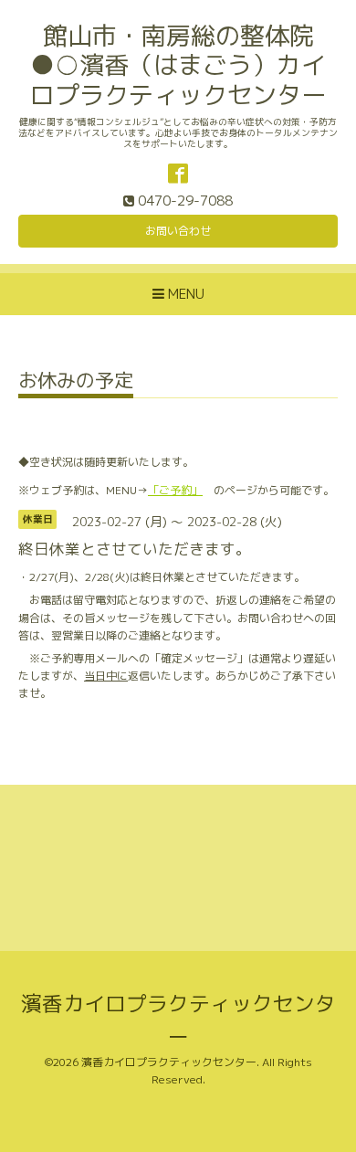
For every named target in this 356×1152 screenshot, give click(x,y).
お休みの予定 (75, 382)
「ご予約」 (175, 490)
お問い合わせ (178, 230)
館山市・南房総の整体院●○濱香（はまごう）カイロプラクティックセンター (178, 65)
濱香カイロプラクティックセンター (169, 1062)
